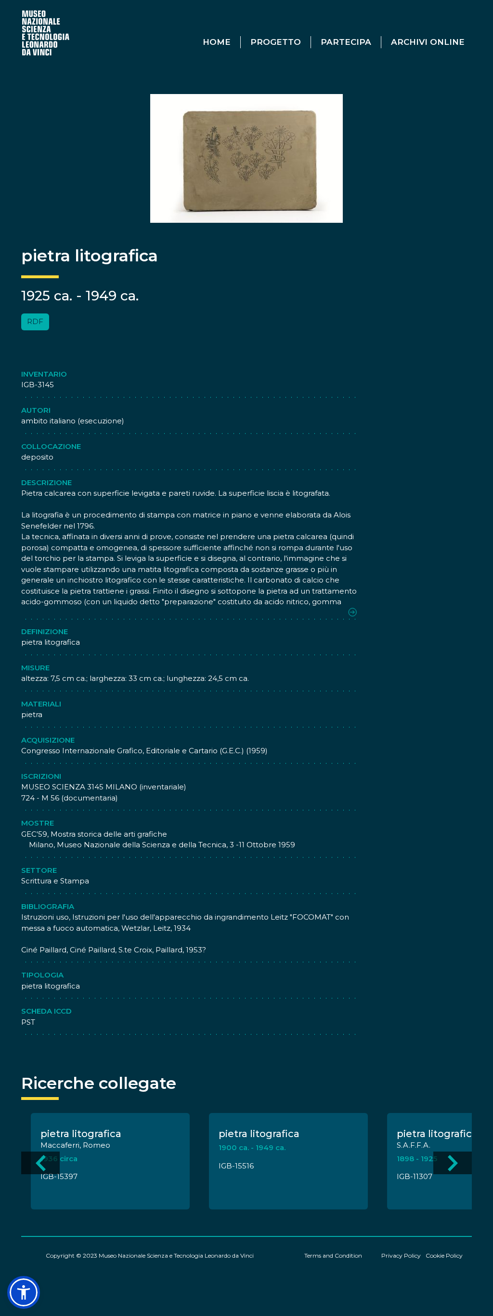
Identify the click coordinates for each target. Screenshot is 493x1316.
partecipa (346, 42)
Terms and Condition (333, 1255)
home (217, 42)
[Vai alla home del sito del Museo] (46, 32)
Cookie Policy (444, 1255)
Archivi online (428, 42)
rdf (35, 321)
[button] (24, 1292)
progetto (275, 42)
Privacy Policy (401, 1255)
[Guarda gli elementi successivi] (452, 1163)
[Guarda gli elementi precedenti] (40, 1163)
